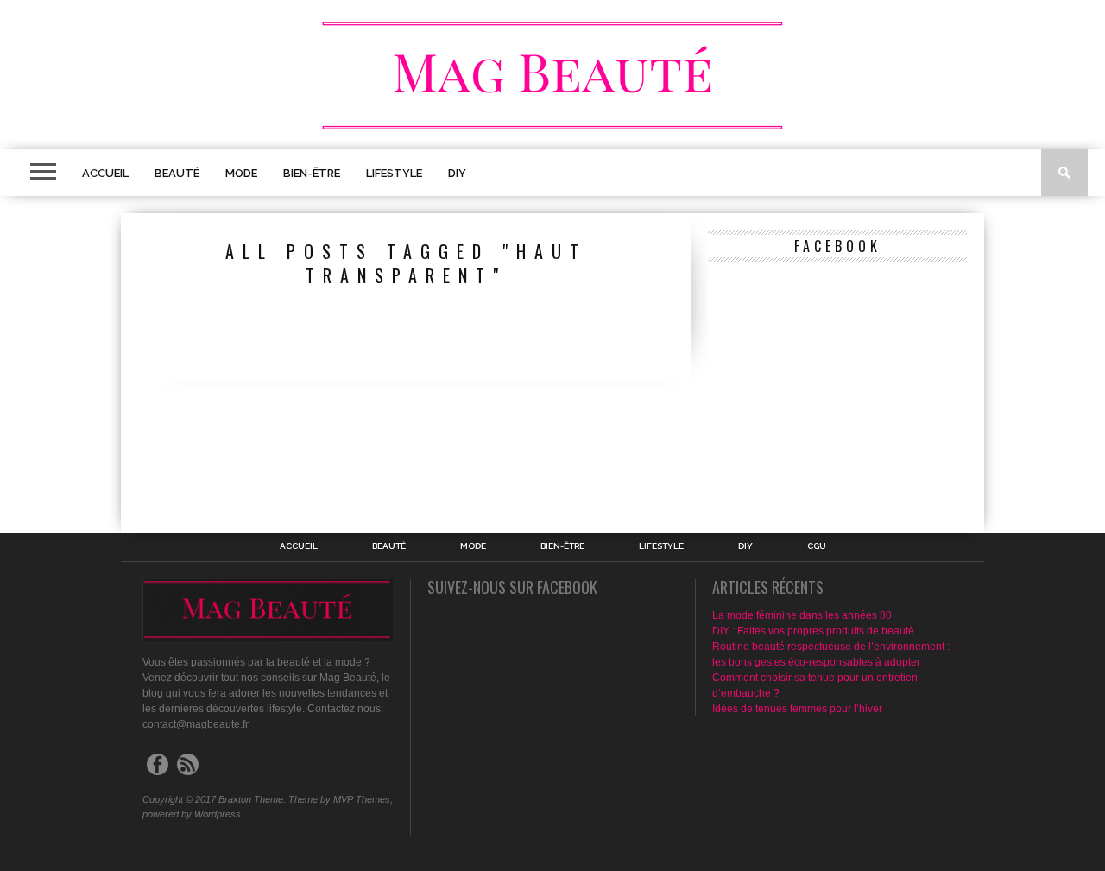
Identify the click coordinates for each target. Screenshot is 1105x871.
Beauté (177, 173)
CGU (816, 546)
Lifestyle (394, 173)
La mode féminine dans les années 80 (802, 615)
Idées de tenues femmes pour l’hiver (797, 709)
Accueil (105, 173)
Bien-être (311, 173)
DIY (457, 173)
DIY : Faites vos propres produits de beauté (813, 631)
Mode (241, 173)
